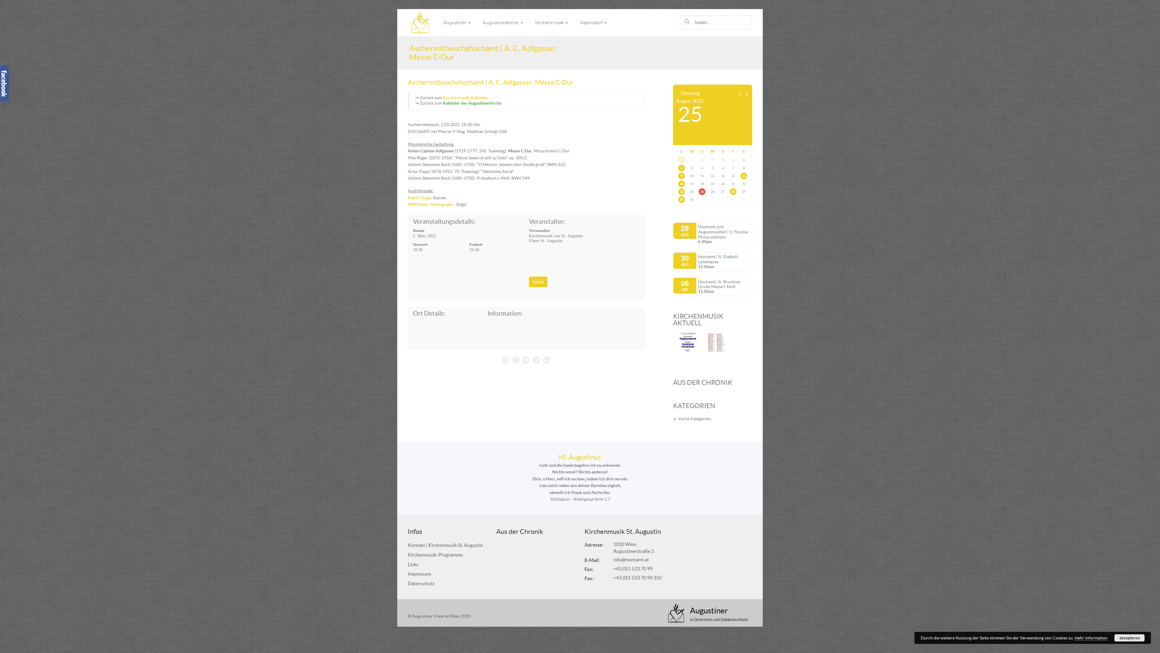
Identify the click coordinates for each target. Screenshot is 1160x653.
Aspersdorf (592, 22)
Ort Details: (429, 313)
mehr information (1091, 637)
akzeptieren (1130, 638)
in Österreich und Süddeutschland (719, 619)
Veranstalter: (547, 222)
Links (413, 564)
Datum (418, 230)
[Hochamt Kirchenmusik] (420, 22)
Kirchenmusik (550, 22)
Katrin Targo (419, 197)
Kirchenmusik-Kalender (465, 97)
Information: (505, 313)
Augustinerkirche (501, 22)
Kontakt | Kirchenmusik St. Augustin (445, 545)
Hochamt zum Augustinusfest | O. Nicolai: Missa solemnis (723, 231)
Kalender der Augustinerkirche (472, 103)
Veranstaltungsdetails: (444, 222)
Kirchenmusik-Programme (435, 554)
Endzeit (475, 244)
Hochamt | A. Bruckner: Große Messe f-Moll (720, 284)
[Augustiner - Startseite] (676, 613)
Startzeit (420, 244)
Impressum (419, 574)
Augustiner (455, 22)
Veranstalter (539, 230)
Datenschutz (421, 583)
